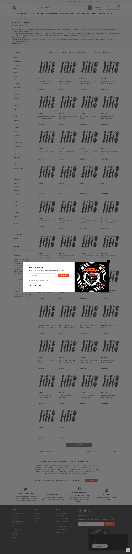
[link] (30, 285)
